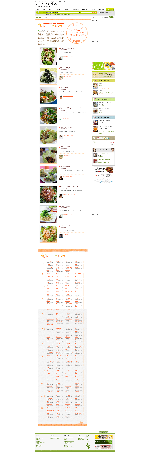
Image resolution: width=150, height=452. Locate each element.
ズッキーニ (58, 343)
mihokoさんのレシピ (67, 234)
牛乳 (48, 416)
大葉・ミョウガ (50, 361)
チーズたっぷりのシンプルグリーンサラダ (70, 48)
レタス (48, 298)
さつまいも (49, 386)
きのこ (48, 373)
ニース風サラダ (64, 87)
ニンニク (77, 319)
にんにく (49, 328)
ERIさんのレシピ (66, 118)
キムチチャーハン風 (65, 225)
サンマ (76, 379)
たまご (48, 291)
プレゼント (39, 446)
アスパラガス (68, 313)
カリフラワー (50, 267)
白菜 (57, 279)
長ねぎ (58, 14)
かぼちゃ (67, 407)
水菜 (76, 264)
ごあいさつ (101, 124)
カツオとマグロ (79, 321)
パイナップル (59, 349)
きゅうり (67, 343)
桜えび (48, 301)
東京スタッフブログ (55, 438)
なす (66, 355)
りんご (48, 395)
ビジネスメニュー (68, 446)
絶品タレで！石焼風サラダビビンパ (69, 186)
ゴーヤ (57, 364)
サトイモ (67, 413)
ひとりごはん (39, 439)
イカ (57, 346)
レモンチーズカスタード (104, 85)
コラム (38, 441)
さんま (76, 370)
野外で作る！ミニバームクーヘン (106, 92)
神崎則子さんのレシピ (68, 96)
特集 (40, 17)
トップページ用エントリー (105, 141)
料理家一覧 (39, 443)
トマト (76, 298)
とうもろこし (50, 346)
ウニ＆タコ (58, 352)
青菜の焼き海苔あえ (65, 67)
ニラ (66, 279)
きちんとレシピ (40, 438)
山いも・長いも (50, 410)
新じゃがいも (68, 291)
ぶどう (67, 358)
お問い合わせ (67, 439)
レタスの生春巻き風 (65, 166)
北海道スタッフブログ (55, 436)
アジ (76, 352)
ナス (48, 367)
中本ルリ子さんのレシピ (68, 135)
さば (57, 386)
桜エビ (76, 306)
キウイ (57, 273)
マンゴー (77, 331)
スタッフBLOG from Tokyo (104, 159)
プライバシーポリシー (69, 441)
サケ (72, 14)
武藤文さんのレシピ (67, 76)
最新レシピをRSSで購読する (106, 12)
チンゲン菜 (58, 376)
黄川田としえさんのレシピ (69, 194)
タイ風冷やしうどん (65, 206)
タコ (57, 319)
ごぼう (57, 407)
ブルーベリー (68, 361)
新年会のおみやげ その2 (103, 162)
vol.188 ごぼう (102, 112)
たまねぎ (77, 383)
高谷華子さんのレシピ (68, 56)
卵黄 (55, 14)
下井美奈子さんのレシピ (68, 155)
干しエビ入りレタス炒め (66, 127)
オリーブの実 (64, 14)
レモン (57, 267)
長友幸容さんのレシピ (68, 176)
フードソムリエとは (69, 436)
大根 (76, 261)
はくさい (67, 416)
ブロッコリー (50, 276)
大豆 (66, 391)
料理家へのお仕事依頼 (69, 447)
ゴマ (76, 373)
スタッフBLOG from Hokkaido (104, 153)
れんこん (58, 383)
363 (98, 17)
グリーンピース (50, 321)
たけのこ (58, 291)
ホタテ (57, 264)
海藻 (48, 288)
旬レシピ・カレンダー (51, 25)
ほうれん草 (77, 282)
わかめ (76, 288)
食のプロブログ (40, 445)
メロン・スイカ (79, 346)
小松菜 (57, 261)
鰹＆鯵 (48, 303)
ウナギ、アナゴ (69, 352)
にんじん (67, 370)
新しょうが (58, 337)
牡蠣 (48, 282)
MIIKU (80, 438)
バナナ (57, 361)
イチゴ (48, 279)
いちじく (58, 370)
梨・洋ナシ (58, 388)
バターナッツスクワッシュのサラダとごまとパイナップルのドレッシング (72, 108)
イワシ (76, 376)
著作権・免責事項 (68, 442)
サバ (66, 388)
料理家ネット (82, 436)
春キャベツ (49, 285)
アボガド (49, 355)
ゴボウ (67, 401)
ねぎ (66, 261)
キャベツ (58, 303)
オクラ (67, 328)
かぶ (48, 270)
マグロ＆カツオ (50, 319)
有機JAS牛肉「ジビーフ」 (103, 156)
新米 (66, 376)
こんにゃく (49, 261)
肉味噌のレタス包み (65, 146)
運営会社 (67, 443)
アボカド (58, 401)
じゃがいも (77, 395)
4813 (111, 17)
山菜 (57, 288)
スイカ (48, 343)
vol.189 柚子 (101, 105)
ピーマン (67, 331)
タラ (76, 410)
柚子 (48, 407)
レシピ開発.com (82, 439)
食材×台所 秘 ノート (41, 442)
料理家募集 (67, 445)
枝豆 (48, 349)
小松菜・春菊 (68, 267)
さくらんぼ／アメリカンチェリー (60, 330)
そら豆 (67, 316)
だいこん (67, 270)
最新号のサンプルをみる (109, 76)
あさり (67, 273)
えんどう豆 (68, 309)
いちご (57, 276)
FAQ (66, 438)
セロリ (67, 276)
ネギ (69, 14)
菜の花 (48, 273)
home (37, 17)
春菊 (48, 413)
